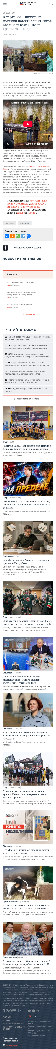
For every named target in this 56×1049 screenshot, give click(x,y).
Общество (9, 13)
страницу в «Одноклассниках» (24, 206)
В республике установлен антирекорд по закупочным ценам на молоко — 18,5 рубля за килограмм (28, 910)
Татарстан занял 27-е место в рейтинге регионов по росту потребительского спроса (26, 346)
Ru (30, 1016)
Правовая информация (13, 1024)
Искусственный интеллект (19, 306)
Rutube (21, 212)
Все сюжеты (29, 314)
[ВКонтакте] (7, 236)
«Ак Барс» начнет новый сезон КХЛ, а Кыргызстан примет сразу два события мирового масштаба (26, 682)
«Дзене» (31, 212)
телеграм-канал (38, 200)
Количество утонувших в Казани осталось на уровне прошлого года (27, 338)
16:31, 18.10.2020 (9, 34)
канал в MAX (37, 203)
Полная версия (10, 1038)
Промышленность (11, 902)
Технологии (8, 556)
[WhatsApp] (18, 236)
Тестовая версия (10, 1040)
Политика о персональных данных (15, 1028)
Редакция (7, 1017)
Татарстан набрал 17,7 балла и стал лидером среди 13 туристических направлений (27, 364)
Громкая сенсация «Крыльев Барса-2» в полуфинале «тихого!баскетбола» (27, 450)
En (35, 1016)
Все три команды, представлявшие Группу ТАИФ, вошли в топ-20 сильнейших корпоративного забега (27, 797)
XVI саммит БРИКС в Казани (20, 283)
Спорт (5, 442)
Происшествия (10, 957)
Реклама (6, 1020)
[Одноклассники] (12, 236)
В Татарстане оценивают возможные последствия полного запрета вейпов (25, 372)
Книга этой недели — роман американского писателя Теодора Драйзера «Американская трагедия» (28, 854)
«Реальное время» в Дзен (27, 247)
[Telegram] (23, 236)
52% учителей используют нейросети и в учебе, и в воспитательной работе (27, 381)
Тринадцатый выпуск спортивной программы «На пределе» (26, 507)
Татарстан (24, 223)
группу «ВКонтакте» (18, 203)
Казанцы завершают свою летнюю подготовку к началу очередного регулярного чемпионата (27, 625)
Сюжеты (12, 274)
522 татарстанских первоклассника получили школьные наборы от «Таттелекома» (27, 355)
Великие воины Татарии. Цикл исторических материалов (21, 295)
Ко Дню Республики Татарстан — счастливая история (26, 738)
